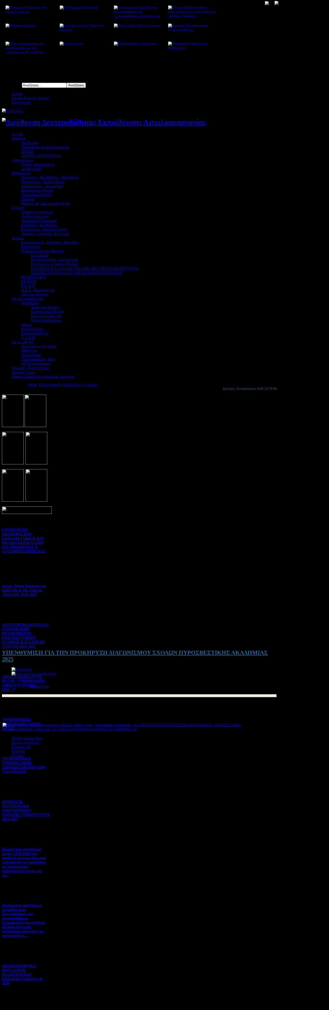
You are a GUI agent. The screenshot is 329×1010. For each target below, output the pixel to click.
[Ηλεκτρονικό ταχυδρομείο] (34, 674)
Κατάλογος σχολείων (37, 212)
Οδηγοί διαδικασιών (46, 320)
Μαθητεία (28, 350)
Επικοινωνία (21, 102)
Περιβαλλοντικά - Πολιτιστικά (54, 260)
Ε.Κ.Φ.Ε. (28, 286)
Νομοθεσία (30, 303)
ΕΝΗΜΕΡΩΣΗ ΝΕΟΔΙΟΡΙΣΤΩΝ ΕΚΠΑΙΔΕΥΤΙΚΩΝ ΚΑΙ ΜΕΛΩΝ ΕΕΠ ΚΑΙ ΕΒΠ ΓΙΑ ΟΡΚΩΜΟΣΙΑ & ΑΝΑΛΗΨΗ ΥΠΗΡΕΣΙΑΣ (24, 540)
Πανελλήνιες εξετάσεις (39, 346)
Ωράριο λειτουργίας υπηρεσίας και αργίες (43, 376)
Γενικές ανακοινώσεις (38, 164)
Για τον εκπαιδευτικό (28, 299)
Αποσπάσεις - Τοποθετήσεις (43, 182)
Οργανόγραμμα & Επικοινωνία (45, 147)
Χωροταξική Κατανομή (39, 221)
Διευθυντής (30, 143)
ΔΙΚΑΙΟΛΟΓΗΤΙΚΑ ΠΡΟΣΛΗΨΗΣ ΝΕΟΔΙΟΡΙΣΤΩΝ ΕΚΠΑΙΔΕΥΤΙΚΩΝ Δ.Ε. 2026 (22, 974)
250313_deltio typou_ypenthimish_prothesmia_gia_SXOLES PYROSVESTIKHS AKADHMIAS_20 (122, 727)
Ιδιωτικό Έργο (32, 329)
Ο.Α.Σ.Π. (28, 337)
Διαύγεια (28, 199)
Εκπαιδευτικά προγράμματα (42, 251)
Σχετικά (17, 755)
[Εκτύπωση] (22, 669)
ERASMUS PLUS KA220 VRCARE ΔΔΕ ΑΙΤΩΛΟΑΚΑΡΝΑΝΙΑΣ (85, 268)
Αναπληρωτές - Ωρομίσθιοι (42, 186)
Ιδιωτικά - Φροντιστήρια (30, 368)
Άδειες (26, 324)
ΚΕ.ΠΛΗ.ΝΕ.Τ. (33, 277)
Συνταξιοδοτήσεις (34, 333)
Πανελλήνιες (40, 686)
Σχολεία (18, 208)
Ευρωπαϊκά (39, 255)
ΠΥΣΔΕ (27, 151)
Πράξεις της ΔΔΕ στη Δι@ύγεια (45, 203)
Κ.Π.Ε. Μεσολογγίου (37, 290)
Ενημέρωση (21, 173)
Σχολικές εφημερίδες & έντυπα (45, 234)
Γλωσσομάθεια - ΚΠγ (38, 359)
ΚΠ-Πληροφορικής (36, 363)
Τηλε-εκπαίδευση (34, 294)
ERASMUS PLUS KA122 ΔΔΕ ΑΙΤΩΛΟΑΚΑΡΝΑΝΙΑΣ (76, 273)
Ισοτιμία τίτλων (23, 372)
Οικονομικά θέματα (36, 195)
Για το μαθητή (22, 342)
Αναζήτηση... (12, 85)
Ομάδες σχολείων (35, 216)
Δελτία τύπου (31, 169)
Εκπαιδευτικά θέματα (37, 190)
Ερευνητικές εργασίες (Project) (54, 264)
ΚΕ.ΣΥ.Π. (29, 281)
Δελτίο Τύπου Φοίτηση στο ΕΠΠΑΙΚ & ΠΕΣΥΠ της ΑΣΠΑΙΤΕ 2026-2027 (24, 590)
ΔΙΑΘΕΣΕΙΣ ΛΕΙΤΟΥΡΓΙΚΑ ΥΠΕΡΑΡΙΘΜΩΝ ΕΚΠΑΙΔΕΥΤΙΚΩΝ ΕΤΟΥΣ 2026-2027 (26, 810)
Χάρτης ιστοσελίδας (27, 738)
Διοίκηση (19, 138)
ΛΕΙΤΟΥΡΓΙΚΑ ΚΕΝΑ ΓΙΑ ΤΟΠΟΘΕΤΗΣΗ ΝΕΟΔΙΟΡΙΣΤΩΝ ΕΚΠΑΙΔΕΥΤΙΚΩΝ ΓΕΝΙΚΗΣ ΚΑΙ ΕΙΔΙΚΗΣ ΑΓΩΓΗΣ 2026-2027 (25, 635)
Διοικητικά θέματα (45, 307)
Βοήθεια (18, 751)
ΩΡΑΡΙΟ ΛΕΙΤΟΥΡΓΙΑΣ (41, 156)
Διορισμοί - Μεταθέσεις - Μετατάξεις (50, 177)
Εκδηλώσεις (30, 247)
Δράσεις (18, 238)
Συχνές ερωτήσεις (25, 742)
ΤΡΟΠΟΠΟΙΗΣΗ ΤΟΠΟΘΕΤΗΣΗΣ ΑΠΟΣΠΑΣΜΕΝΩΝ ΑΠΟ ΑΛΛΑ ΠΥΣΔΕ (24, 765)
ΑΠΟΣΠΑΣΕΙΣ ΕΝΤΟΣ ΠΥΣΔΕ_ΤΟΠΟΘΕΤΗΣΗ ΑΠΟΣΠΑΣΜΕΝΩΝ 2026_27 (23, 683)
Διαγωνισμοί (31, 355)
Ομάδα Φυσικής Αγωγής (30, 98)
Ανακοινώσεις (22, 160)
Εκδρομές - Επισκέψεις (39, 225)
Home (32, 385)
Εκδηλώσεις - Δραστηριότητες (44, 229)
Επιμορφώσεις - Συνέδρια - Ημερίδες (50, 242)
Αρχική (17, 94)
